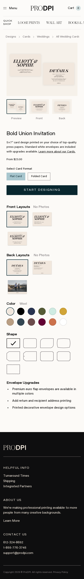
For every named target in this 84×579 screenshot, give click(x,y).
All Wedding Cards (68, 36)
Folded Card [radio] (39, 176)
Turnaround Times (16, 476)
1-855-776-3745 (14, 547)
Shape (12, 334)
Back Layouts (28, 255)
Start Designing (42, 190)
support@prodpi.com (18, 553)
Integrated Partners (17, 486)
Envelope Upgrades (23, 383)
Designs (11, 36)
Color (17, 303)
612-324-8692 (13, 542)
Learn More (11, 521)
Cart (73, 8)
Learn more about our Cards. (57, 151)
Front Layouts (28, 207)
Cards (26, 36)
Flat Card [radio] (16, 176)
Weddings (43, 36)
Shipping (9, 481)
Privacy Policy (60, 572)
